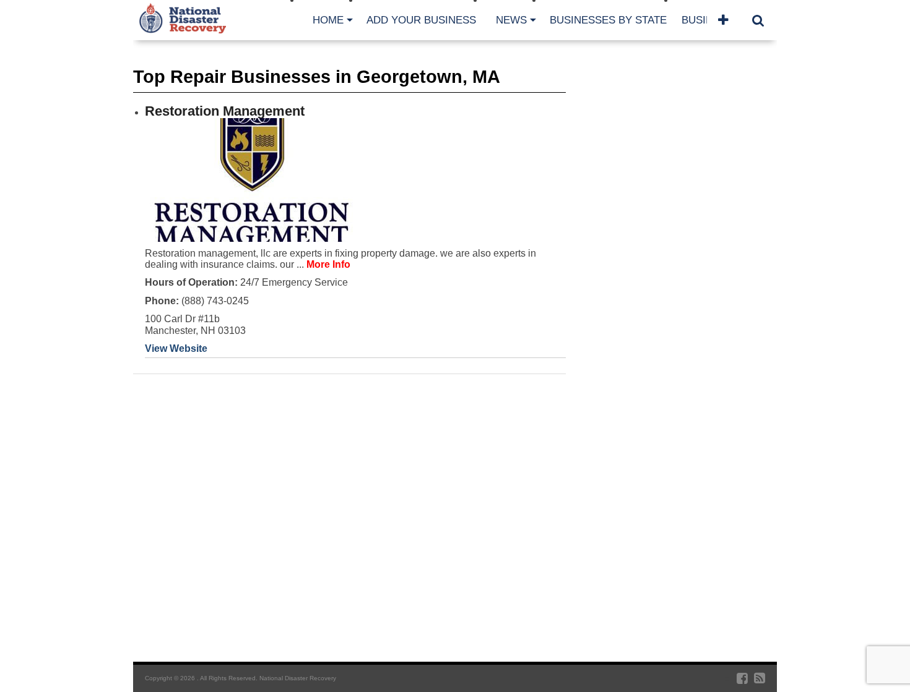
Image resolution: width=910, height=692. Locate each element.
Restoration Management (225, 111)
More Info (328, 264)
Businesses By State (608, 20)
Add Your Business (421, 20)
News (511, 20)
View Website (176, 348)
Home (328, 20)
